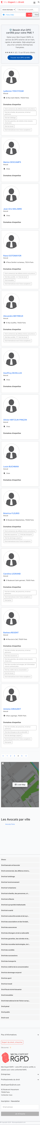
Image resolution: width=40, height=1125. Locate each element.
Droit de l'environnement (10, 882)
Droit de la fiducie (7, 899)
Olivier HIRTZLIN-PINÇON (15, 420)
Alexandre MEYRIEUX (13, 316)
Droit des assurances (11, 534)
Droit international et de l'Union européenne (18, 130)
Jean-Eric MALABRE (12, 209)
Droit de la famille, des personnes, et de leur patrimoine (18, 113)
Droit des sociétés (10, 277)
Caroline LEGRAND (12, 574)
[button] (38, 2)
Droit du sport (6, 978)
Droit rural (5, 1018)
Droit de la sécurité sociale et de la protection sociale (15, 916)
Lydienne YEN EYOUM (13, 91)
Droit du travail (9, 126)
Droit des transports (26, 534)
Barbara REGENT (11, 632)
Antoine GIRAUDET (12, 709)
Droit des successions (9, 955)
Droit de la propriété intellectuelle (13, 905)
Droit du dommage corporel (13, 538)
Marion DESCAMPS (12, 162)
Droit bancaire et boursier (10, 865)
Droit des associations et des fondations (15, 922)
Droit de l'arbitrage (10, 117)
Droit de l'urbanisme (8, 888)
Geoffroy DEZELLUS (12, 373)
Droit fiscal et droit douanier (11, 989)
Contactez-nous (6, 1095)
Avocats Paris (10, 824)
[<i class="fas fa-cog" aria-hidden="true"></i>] (36, 15)
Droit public (5, 1012)
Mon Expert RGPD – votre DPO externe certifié (17, 1067)
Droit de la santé (7, 910)
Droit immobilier (9, 280)
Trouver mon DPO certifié (20, 58)
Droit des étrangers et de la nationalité (16, 732)
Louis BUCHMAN (11, 466)
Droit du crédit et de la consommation (16, 670)
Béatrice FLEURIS (11, 513)
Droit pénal (8, 600)
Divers (3, 859)
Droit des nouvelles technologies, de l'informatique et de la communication (20, 665)
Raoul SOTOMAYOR (12, 256)
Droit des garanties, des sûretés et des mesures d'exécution (19, 122)
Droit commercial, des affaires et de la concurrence (20, 109)
